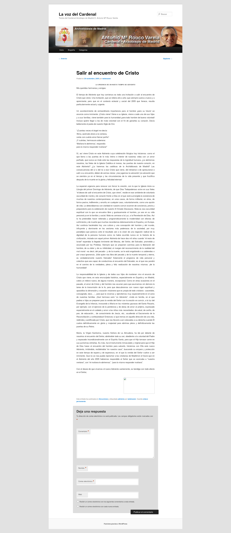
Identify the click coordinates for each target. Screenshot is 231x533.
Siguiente (167, 58)
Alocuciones (103, 399)
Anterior (63, 58)
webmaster (106, 78)
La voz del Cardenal (77, 14)
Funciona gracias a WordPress (115, 524)
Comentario (83, 431)
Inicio (61, 50)
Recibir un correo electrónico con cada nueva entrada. (99, 506)
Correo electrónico (86, 481)
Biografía (71, 50)
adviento (121, 399)
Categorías (83, 50)
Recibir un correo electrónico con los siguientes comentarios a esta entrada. (107, 501)
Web (80, 494)
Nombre (82, 468)
